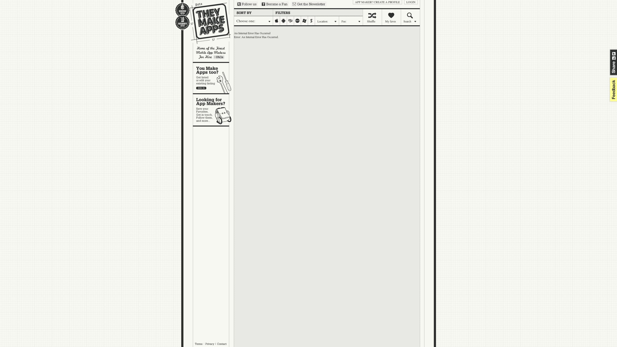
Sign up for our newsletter (309, 4)
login (411, 2)
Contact (222, 344)
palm (297, 20)
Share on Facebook (614, 58)
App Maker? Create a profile (377, 2)
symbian (311, 20)
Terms (198, 344)
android (283, 20)
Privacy (210, 344)
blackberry (290, 20)
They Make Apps (207, 23)
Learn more (218, 57)
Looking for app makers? (213, 110)
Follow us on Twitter (247, 4)
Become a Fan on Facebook (274, 4)
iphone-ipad (276, 20)
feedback (613, 89)
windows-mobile (304, 20)
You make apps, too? (213, 78)
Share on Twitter (614, 53)
